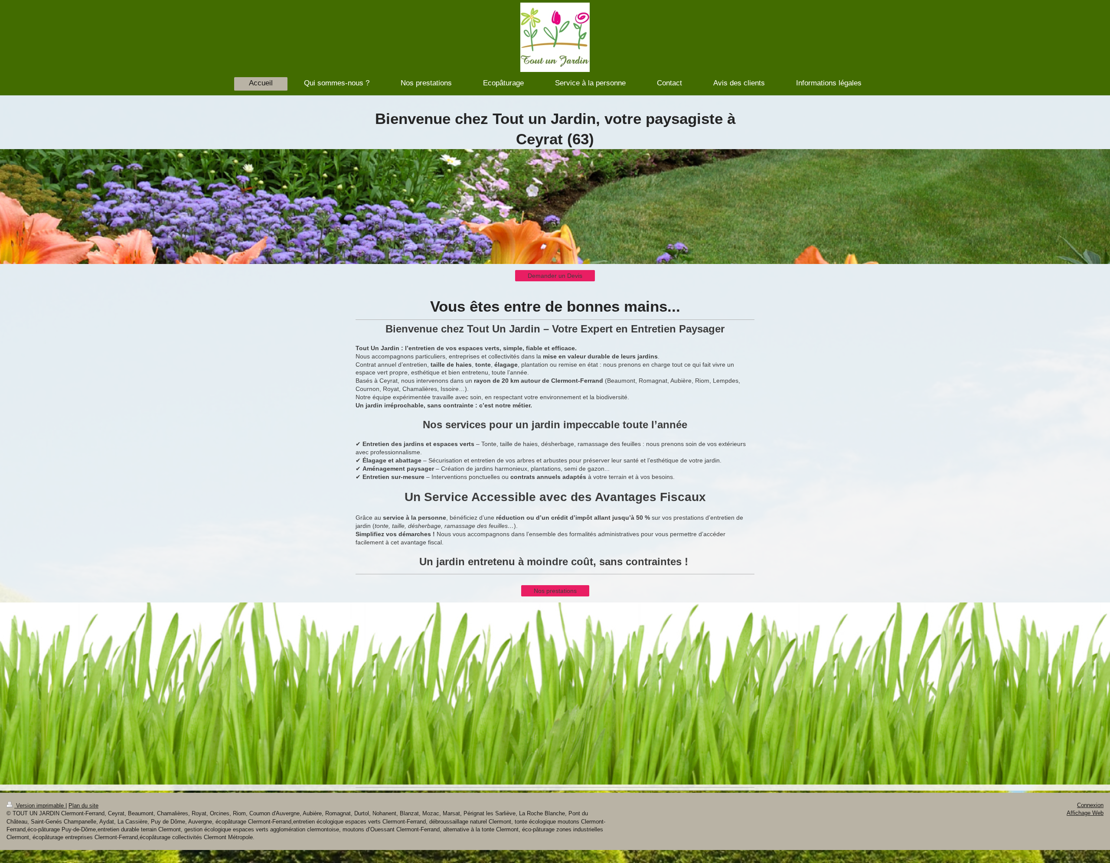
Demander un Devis (555, 275)
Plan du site (83, 805)
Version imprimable (39, 805)
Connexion (1090, 805)
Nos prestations (555, 590)
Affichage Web (1085, 813)
